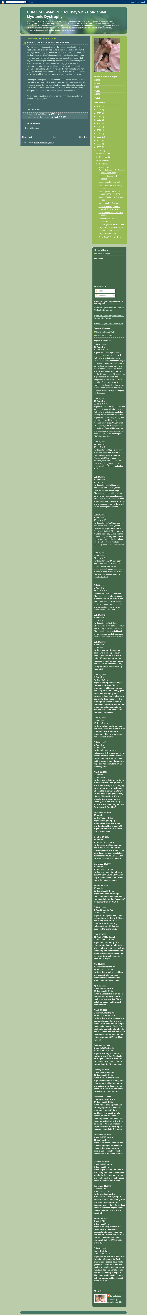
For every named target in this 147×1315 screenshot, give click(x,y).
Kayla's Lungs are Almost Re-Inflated (48, 42)
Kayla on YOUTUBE (104, 336)
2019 (99, 113)
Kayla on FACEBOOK (105, 332)
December (103, 154)
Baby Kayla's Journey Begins (111, 237)
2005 (98, 80)
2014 (99, 123)
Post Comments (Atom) (44, 143)
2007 (98, 87)
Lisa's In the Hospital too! (109, 182)
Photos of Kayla (103, 253)
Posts (100, 291)
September (104, 164)
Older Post (83, 137)
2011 (99, 130)
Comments (102, 296)
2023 (99, 106)
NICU (63, 117)
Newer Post (27, 137)
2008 (98, 91)
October (102, 160)
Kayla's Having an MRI (108, 234)
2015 (99, 120)
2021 (99, 110)
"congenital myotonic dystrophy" (46, 117)
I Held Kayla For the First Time (111, 225)
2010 (98, 98)
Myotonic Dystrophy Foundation (108, 308)
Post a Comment (32, 128)
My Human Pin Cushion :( (109, 203)
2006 (98, 84)
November (103, 157)
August (102, 167)
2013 (99, 127)
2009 (98, 94)
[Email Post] (59, 114)
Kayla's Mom (115, 1296)
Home (55, 137)
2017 (99, 117)
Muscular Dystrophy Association (108, 324)
